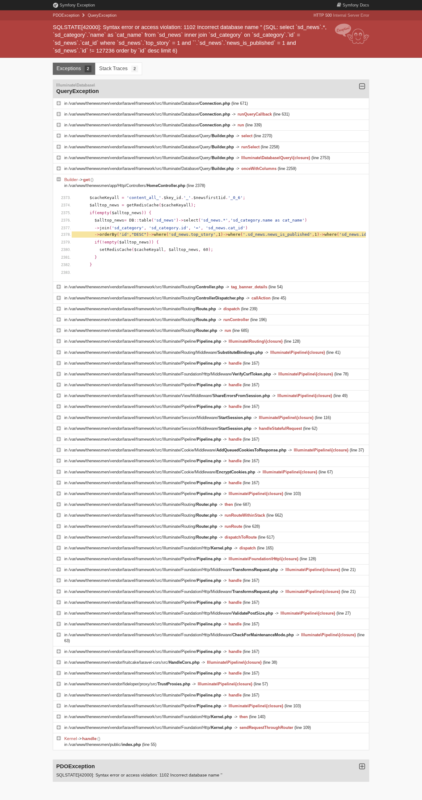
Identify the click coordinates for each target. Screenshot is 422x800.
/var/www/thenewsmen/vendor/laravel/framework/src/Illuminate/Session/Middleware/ (160, 417)
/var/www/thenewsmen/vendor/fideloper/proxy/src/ (129, 684)
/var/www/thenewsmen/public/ (105, 744)
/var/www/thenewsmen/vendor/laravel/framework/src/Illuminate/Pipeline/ (145, 341)
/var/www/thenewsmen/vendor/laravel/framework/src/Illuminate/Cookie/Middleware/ (177, 450)
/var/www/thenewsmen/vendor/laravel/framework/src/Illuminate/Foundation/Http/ (150, 548)
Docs (356, 5)
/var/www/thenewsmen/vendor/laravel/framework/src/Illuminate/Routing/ (146, 287)
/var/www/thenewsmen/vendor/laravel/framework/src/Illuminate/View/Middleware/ (169, 395)
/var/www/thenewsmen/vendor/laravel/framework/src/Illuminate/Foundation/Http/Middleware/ (170, 374)
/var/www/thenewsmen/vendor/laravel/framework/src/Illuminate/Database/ (149, 103)
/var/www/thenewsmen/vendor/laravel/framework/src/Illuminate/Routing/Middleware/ (166, 352)
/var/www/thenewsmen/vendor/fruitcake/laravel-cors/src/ (134, 662)
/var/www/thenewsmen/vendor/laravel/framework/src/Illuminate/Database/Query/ (151, 135)
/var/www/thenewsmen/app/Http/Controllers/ (127, 185)
